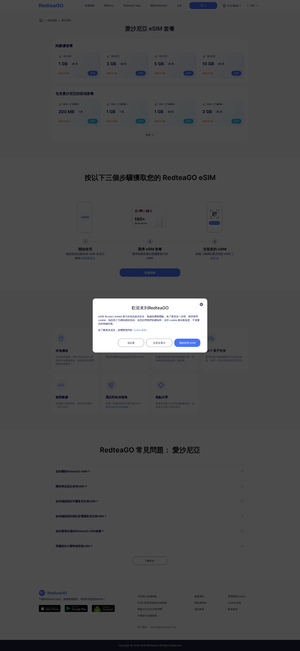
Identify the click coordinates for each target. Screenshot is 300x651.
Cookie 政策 (139, 329)
